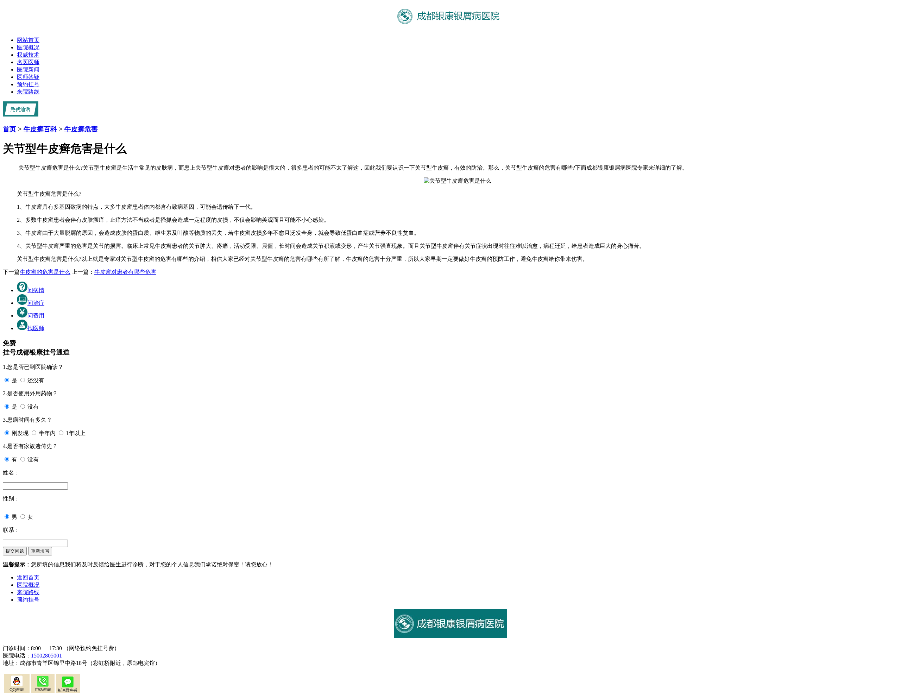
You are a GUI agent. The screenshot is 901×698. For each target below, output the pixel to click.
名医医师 (28, 62)
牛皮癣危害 (81, 129)
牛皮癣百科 (40, 129)
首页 (9, 129)
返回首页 (28, 577)
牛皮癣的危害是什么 (45, 272)
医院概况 (28, 47)
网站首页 (28, 40)
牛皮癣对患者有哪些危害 (125, 272)
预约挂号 (28, 84)
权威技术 (28, 55)
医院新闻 (28, 70)
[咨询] (457, 181)
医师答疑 (28, 77)
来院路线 (28, 92)
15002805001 (46, 656)
